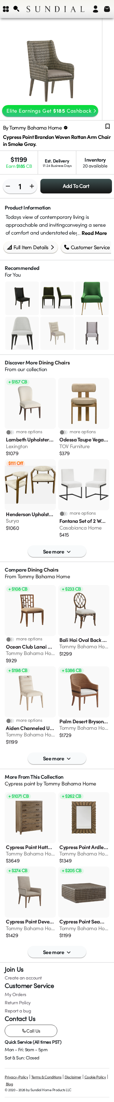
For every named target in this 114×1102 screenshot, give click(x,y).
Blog (9, 1084)
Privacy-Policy (16, 1077)
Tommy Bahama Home (44, 576)
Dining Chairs (54, 362)
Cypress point (20, 783)
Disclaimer (73, 1077)
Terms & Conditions (46, 1077)
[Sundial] (55, 9)
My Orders (15, 994)
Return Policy (18, 1002)
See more (53, 551)
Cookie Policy (95, 1077)
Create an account (23, 977)
